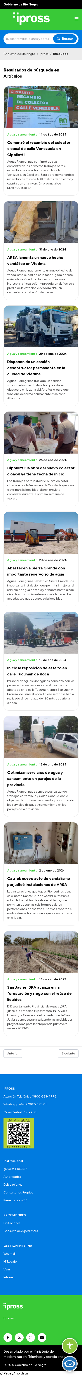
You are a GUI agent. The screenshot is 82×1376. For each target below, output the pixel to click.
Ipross (44, 54)
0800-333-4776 (44, 1096)
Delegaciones (12, 1184)
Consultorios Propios (18, 1192)
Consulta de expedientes (20, 1231)
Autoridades (12, 1177)
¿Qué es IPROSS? (15, 1169)
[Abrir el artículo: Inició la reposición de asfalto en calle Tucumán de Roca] (41, 633)
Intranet (9, 1277)
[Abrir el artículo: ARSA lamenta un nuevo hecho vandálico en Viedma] (41, 222)
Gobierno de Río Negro (19, 54)
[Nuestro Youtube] (42, 1337)
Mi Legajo (10, 1261)
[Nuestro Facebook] (7, 1337)
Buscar (67, 39)
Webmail (9, 1254)
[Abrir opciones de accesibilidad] (70, 1346)
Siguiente (68, 1053)
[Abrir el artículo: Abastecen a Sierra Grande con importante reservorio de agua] (41, 533)
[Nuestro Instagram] (30, 1337)
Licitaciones (11, 1223)
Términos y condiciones (46, 1357)
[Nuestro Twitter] (19, 1337)
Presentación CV (15, 1200)
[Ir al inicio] (31, 19)
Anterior (13, 1053)
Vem (6, 1269)
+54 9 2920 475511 (33, 1104)
